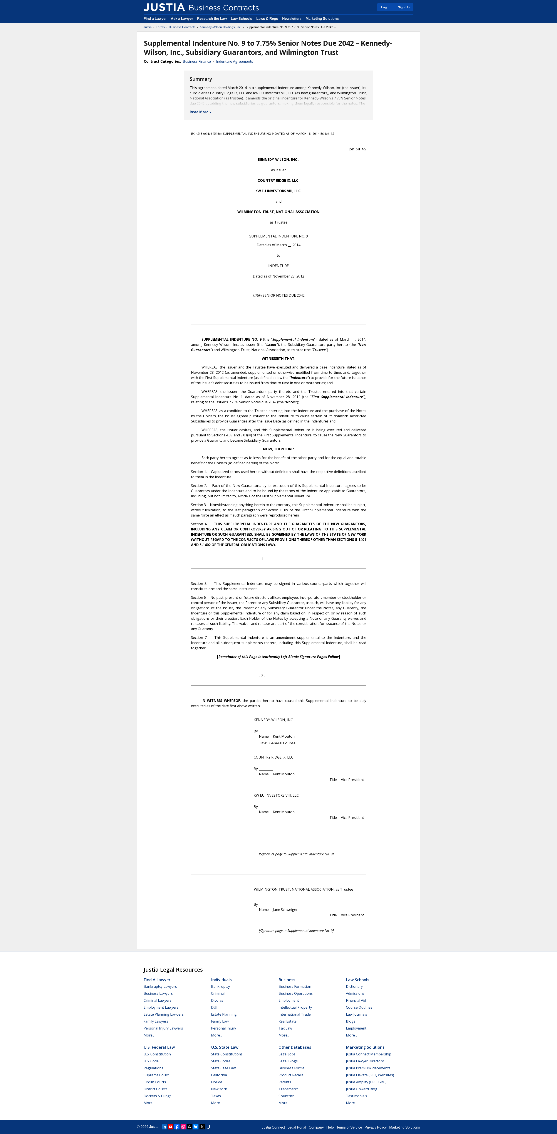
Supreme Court (156, 1075)
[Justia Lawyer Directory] (208, 1126)
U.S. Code (151, 1061)
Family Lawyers (156, 1021)
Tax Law (285, 1028)
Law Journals (356, 1014)
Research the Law (212, 18)
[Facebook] (177, 1126)
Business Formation (294, 986)
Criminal (218, 993)
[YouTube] (170, 1126)
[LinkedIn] (164, 1126)
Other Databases (294, 1047)
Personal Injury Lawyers (163, 1028)
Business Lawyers (158, 993)
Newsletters (292, 18)
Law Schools (241, 18)
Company (316, 1127)
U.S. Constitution (157, 1054)
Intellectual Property (295, 1007)
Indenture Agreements (234, 61)
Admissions (355, 993)
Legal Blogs (288, 1061)
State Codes (220, 1061)
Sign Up (404, 7)
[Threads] (189, 1126)
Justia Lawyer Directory (365, 1061)
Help (330, 1127)
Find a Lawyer (155, 18)
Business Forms (291, 1068)
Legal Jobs (286, 1054)
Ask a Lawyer (182, 18)
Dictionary (354, 986)
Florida (216, 1082)
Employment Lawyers (161, 1007)
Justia (148, 27)
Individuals (221, 979)
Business (286, 979)
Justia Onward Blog (361, 1089)
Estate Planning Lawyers (164, 1014)
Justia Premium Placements (368, 1068)
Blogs (350, 1021)
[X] (202, 1126)
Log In (386, 7)
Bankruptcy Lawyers (160, 986)
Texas (216, 1096)
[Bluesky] (195, 1126)
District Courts (155, 1089)
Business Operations (295, 993)
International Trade (294, 1014)
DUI (214, 1007)
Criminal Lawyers (157, 1000)
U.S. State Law (224, 1047)
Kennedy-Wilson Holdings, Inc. (221, 27)
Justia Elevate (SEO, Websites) (370, 1075)
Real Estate (287, 1021)
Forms (160, 27)
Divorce (217, 1000)
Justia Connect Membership (368, 1054)
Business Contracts (182, 27)
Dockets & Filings (157, 1096)
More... (149, 1035)
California (219, 1075)
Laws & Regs (267, 18)
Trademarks (288, 1089)
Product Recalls (290, 1075)
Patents (284, 1082)
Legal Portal (296, 1127)
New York (219, 1089)
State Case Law (223, 1068)
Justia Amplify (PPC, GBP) (366, 1082)
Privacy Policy (376, 1127)
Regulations (153, 1068)
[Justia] (164, 7)
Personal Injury (223, 1028)
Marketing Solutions (322, 18)
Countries (286, 1096)
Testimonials (356, 1096)
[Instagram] (183, 1126)
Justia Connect (273, 1127)
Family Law (220, 1021)
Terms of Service (349, 1127)
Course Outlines (359, 1007)
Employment (288, 1000)
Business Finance (197, 61)
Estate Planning (224, 1014)
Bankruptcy (220, 986)
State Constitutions (227, 1054)
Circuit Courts (155, 1082)
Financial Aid (356, 1000)
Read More (199, 111)
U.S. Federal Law (159, 1047)
